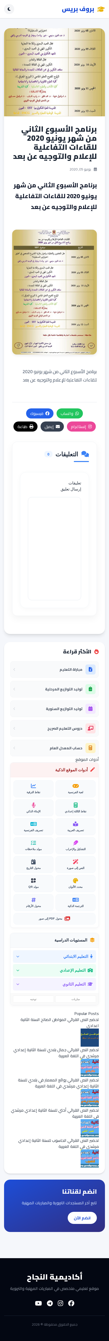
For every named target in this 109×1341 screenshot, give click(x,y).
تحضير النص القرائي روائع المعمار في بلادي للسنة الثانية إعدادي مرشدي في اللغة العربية (58, 1083)
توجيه (33, 999)
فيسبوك (36, 413)
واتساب (67, 413)
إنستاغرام (78, 426)
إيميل (49, 426)
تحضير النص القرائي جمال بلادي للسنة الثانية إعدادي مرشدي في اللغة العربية (56, 1053)
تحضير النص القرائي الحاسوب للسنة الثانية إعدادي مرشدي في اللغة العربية (58, 1143)
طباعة (22, 426)
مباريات (75, 999)
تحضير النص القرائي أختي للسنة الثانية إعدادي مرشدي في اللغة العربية (55, 1113)
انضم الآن (82, 1218)
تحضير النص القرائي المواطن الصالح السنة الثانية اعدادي (60, 1022)
